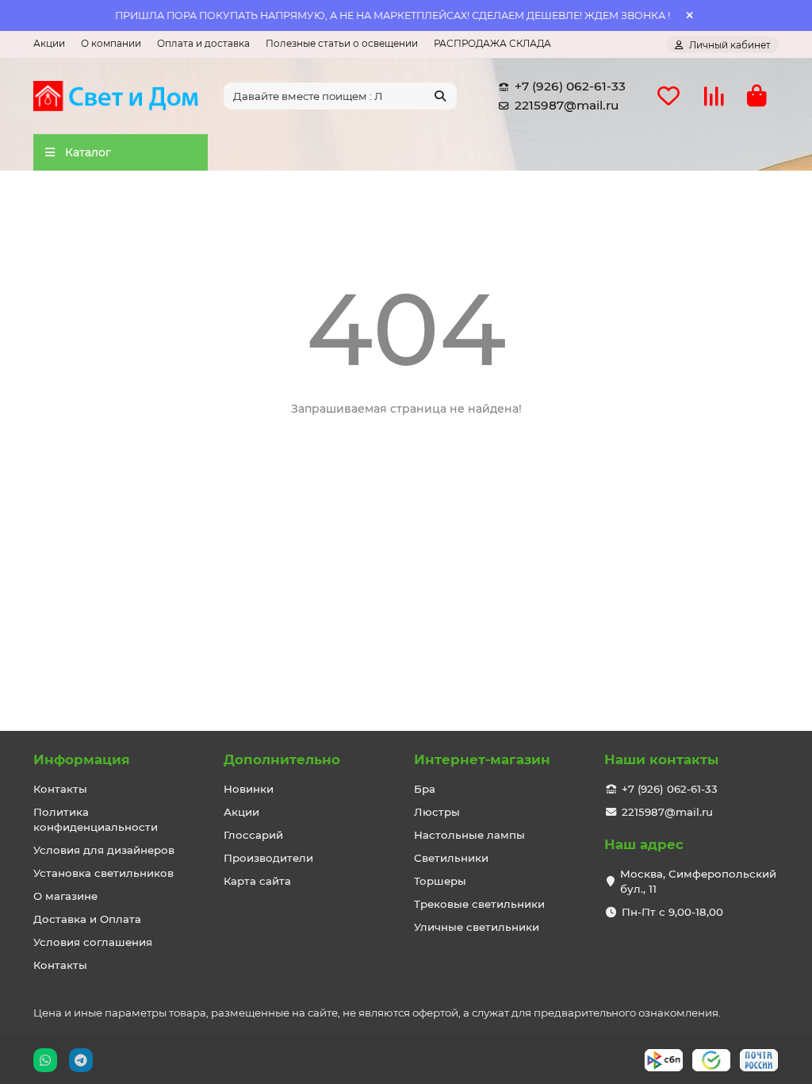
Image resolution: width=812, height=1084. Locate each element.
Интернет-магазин (482, 759)
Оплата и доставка (203, 43)
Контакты (60, 788)
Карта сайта (257, 881)
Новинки (249, 788)
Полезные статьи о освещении (342, 43)
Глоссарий (253, 834)
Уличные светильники (476, 927)
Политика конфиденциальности (95, 819)
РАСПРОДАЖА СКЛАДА (492, 43)
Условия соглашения (92, 942)
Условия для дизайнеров (103, 850)
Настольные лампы (469, 834)
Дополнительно (282, 759)
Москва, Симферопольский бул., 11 (698, 881)
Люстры (437, 811)
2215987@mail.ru (567, 105)
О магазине (65, 896)
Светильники (451, 857)
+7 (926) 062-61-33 (570, 86)
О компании (111, 43)
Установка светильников (103, 873)
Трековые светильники (479, 904)
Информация (81, 759)
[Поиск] (440, 96)
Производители (268, 857)
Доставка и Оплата (87, 919)
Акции (49, 43)
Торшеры (440, 881)
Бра (424, 788)
